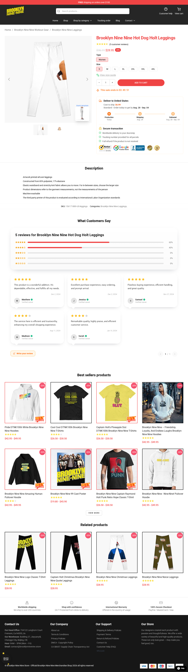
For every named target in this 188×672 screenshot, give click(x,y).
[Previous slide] (9, 79)
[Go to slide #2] (56, 130)
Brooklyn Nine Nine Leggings (67, 29)
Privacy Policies (58, 638)
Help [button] (182, 668)
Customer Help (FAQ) (106, 647)
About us (55, 630)
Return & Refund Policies (108, 638)
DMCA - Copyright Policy (62, 642)
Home (8, 29)
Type (98, 55)
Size (98, 64)
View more (94, 513)
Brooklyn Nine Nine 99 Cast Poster (68, 493)
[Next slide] (87, 79)
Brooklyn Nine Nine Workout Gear (31, 29)
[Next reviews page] (174, 354)
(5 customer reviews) (118, 44)
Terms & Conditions (60, 634)
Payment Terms (104, 634)
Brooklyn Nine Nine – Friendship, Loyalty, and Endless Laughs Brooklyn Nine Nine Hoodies (162, 431)
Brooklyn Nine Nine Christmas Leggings (116, 577)
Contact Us (102, 642)
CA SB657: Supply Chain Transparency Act (70, 647)
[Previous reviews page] (160, 354)
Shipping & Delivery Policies (109, 630)
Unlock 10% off (6, 659)
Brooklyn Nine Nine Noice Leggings (160, 577)
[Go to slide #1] (40, 130)
